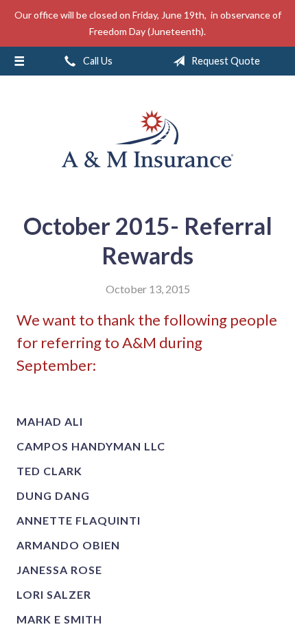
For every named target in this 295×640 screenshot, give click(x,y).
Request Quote (224, 61)
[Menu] (19, 61)
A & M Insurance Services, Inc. (147, 139)
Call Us (97, 61)
